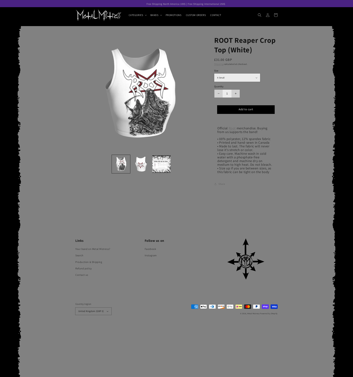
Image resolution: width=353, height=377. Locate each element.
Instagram (151, 255)
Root (232, 128)
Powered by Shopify (269, 313)
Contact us (81, 275)
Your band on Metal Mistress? (92, 249)
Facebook (150, 249)
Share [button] (221, 184)
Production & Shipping (88, 262)
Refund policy (83, 268)
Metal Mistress (253, 313)
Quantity (218, 86)
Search (79, 255)
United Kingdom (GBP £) (91, 311)
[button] (137, 15)
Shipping (219, 64)
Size (216, 70)
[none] (121, 164)
